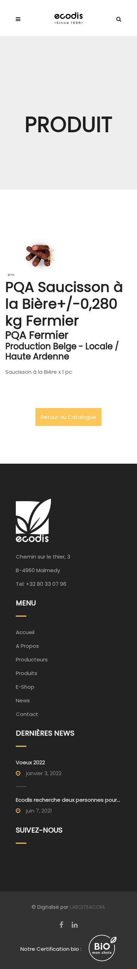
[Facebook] (61, 925)
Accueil (25, 632)
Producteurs (32, 659)
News (23, 700)
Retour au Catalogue (68, 417)
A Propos (27, 645)
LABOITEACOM (87, 907)
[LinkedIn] (75, 925)
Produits (26, 673)
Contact (27, 714)
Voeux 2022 (30, 762)
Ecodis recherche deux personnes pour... (68, 799)
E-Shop (25, 686)
